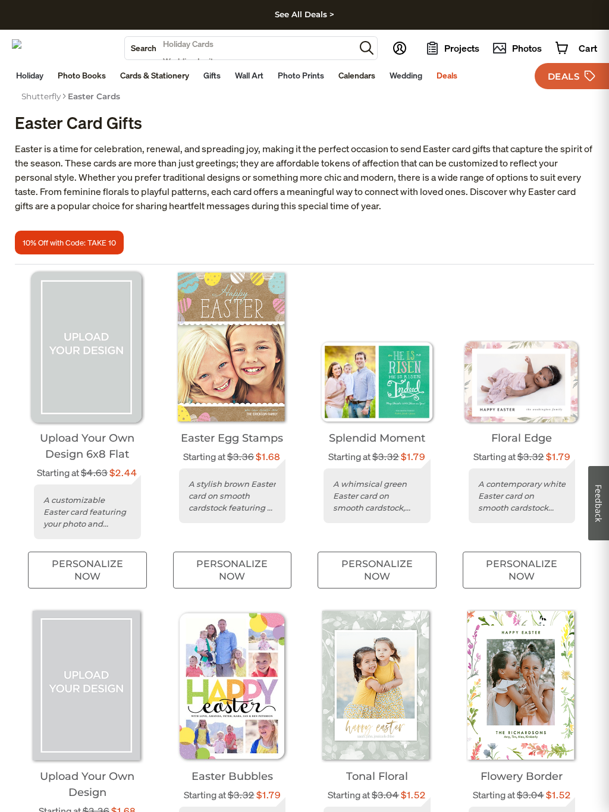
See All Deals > (304, 14)
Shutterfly (41, 96)
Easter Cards (94, 96)
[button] (366, 47)
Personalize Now (87, 570)
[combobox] (239, 48)
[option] (41, 96)
